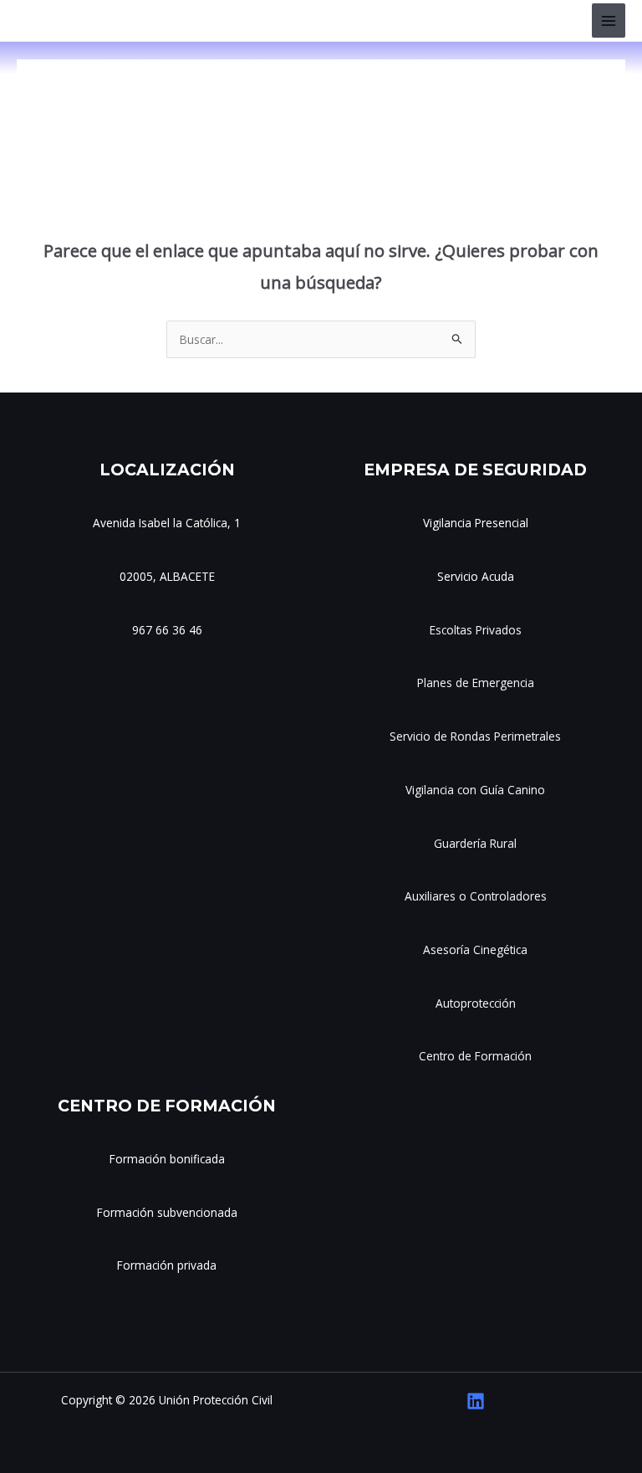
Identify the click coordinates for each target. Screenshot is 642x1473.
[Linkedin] (475, 1401)
